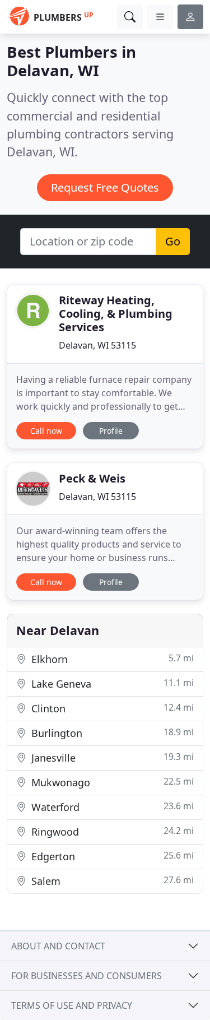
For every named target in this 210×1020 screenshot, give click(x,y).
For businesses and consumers (86, 976)
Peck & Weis (92, 478)
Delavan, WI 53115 (97, 345)
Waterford (111, 807)
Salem (111, 881)
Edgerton (111, 856)
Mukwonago (111, 782)
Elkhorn (111, 659)
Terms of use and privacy (71, 1005)
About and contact (58, 946)
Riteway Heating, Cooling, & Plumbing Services (115, 314)
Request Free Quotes (105, 187)
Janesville (111, 757)
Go (172, 241)
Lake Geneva (111, 683)
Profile (111, 430)
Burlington (111, 733)
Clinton (111, 708)
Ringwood (111, 831)
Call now (46, 430)
